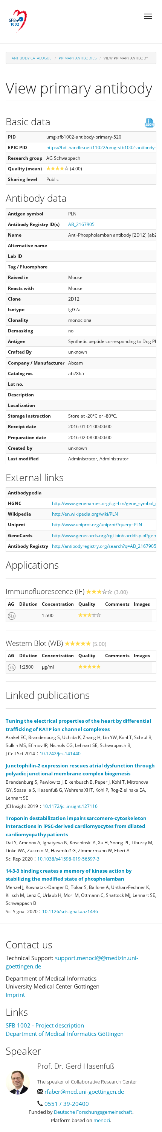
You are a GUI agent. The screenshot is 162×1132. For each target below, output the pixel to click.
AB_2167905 (81, 224)
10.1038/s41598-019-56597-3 (68, 859)
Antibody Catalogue (32, 58)
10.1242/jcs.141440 (60, 753)
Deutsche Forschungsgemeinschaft (93, 1112)
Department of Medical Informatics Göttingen (65, 1033)
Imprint (15, 994)
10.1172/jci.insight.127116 (70, 806)
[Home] (17, 21)
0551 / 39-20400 (66, 1103)
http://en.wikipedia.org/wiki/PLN (85, 514)
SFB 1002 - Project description (45, 1025)
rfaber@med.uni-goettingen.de (84, 1091)
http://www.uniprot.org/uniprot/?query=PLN (97, 524)
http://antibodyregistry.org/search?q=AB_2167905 (104, 546)
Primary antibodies (77, 58)
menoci (101, 1120)
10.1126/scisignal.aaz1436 (70, 911)
